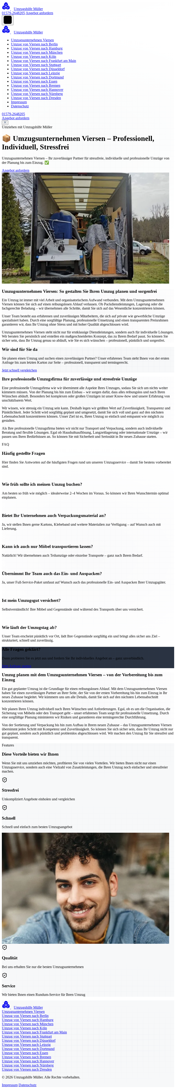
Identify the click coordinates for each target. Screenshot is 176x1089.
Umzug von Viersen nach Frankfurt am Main (43, 61)
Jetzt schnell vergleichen (19, 370)
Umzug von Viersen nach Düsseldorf (38, 69)
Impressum (19, 102)
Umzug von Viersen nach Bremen (35, 85)
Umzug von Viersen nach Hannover (37, 90)
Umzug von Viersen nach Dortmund (37, 77)
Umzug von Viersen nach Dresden (36, 98)
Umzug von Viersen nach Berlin (34, 44)
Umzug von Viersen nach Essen (34, 81)
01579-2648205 (13, 13)
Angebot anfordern (39, 13)
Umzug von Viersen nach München (37, 52)
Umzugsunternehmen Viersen (32, 40)
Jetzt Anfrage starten (16, 666)
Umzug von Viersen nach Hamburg (37, 48)
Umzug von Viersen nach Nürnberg (37, 94)
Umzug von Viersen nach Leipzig (35, 73)
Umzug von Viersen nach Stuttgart (36, 65)
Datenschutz (20, 106)
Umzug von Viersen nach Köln (33, 57)
